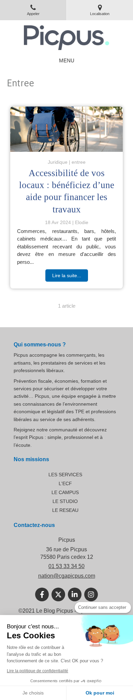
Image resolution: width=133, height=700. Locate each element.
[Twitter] (58, 594)
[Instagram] (91, 594)
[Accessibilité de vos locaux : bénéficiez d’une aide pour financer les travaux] (66, 129)
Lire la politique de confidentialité (37, 670)
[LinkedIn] (75, 594)
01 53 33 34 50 (66, 566)
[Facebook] (42, 594)
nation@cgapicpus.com (66, 576)
